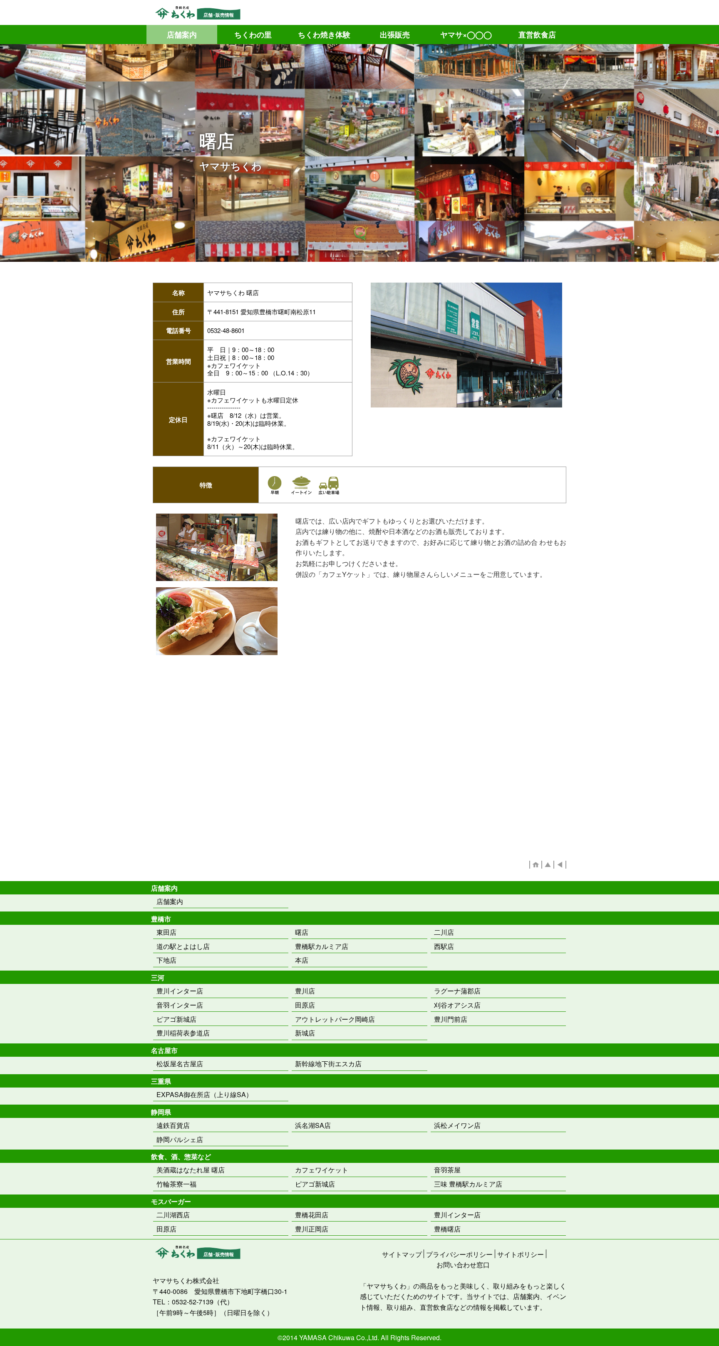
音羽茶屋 (447, 1170)
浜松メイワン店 (457, 1125)
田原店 (305, 1005)
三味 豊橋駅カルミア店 (468, 1184)
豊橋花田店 (311, 1214)
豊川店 (305, 991)
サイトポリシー (520, 1253)
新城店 (305, 1033)
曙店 (301, 932)
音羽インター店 (179, 1005)
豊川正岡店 (311, 1229)
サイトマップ (402, 1253)
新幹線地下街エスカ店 (328, 1063)
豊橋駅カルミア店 (321, 946)
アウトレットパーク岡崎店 (335, 1019)
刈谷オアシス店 (457, 1005)
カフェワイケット (321, 1170)
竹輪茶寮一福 (176, 1184)
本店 (301, 960)
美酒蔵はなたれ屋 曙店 (190, 1170)
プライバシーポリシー (459, 1253)
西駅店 (444, 946)
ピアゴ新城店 (176, 1019)
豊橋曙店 (447, 1229)
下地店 (166, 960)
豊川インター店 (179, 991)
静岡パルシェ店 (179, 1139)
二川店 (444, 932)
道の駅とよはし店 (183, 946)
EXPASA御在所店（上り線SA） (204, 1094)
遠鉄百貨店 (173, 1125)
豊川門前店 (450, 1019)
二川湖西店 (173, 1214)
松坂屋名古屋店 (179, 1063)
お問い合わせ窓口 (463, 1264)
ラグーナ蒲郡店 (457, 991)
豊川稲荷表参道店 (183, 1033)
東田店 (166, 932)
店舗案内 (169, 901)
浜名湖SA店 (313, 1125)
